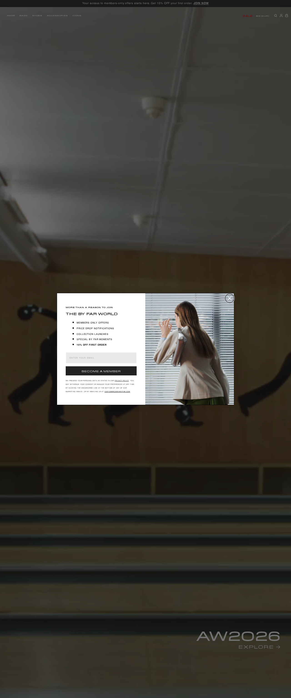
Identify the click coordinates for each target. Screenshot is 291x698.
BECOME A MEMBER (101, 371)
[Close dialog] (229, 298)
